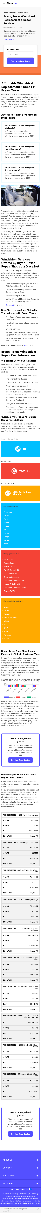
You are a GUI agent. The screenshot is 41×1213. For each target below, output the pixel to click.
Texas (19, 12)
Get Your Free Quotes (20, 760)
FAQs (26, 345)
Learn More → (9, 39)
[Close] (37, 1208)
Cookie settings (6, 1211)
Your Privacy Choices (19, 1189)
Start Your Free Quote (20, 61)
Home (5, 12)
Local (12, 12)
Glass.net (10, 305)
